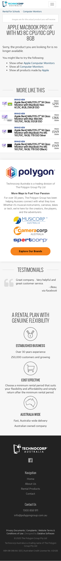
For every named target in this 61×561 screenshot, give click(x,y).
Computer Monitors (32, 11)
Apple (45, 70)
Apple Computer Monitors (39, 63)
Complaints (31, 530)
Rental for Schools (11, 11)
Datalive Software (45, 533)
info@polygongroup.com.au (30, 515)
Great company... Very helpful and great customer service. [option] (36, 285)
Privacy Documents (15, 530)
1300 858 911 (30, 510)
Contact (30, 493)
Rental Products (30, 488)
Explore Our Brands (30, 251)
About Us (30, 483)
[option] (30, 104)
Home (30, 478)
